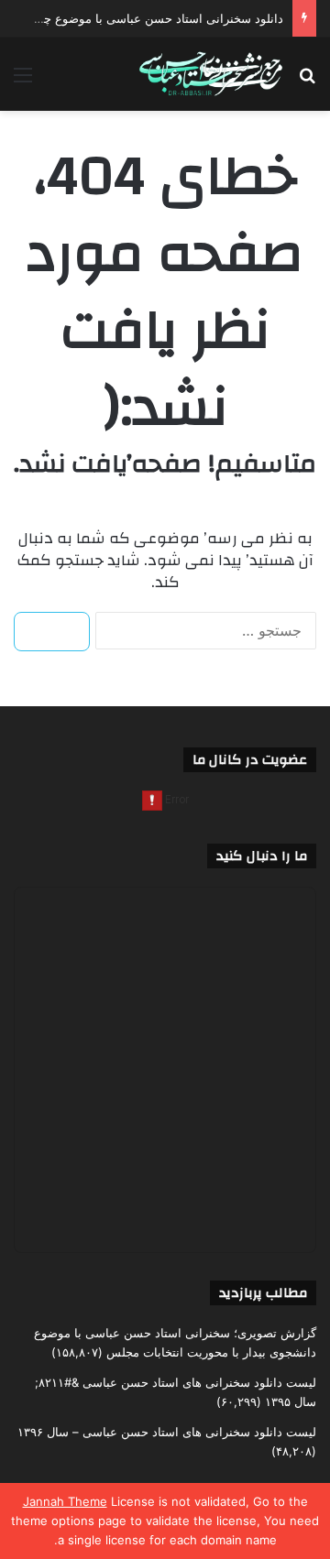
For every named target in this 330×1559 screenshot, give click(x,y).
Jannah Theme (65, 1501)
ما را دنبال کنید (261, 856)
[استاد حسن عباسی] (211, 74)
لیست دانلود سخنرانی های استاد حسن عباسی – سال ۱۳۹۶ (166, 1431)
